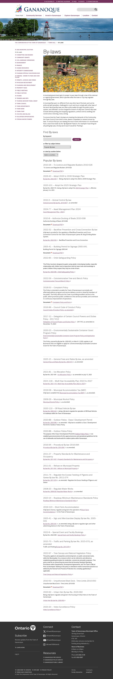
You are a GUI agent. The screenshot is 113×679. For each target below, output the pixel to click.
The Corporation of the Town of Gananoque (30, 42)
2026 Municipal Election (25, 49)
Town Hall (19, 15)
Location (86, 15)
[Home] (19, 12)
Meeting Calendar (64, 1)
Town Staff (20, 111)
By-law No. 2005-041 (49, 524)
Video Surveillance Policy (51, 610)
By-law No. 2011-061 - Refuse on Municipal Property (60, 468)
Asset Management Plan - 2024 (53, 212)
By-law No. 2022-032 (49, 240)
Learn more (21, 647)
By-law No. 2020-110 (49, 411)
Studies (19, 96)
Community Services (34, 15)
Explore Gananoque (72, 15)
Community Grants (23, 57)
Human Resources (23, 68)
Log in (17, 654)
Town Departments (23, 106)
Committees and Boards (25, 55)
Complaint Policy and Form (62, 302)
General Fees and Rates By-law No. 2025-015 (57, 362)
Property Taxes (22, 88)
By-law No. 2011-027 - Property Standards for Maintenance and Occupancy (68, 459)
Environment (21, 63)
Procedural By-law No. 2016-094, (54, 447)
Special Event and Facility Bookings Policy (71, 535)
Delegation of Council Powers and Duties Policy (59, 322)
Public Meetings (22, 90)
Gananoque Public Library (54, 662)
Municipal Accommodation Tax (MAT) (72, 393)
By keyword (47, 136)
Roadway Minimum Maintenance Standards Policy (59, 501)
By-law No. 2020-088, (50, 423)
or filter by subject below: (51, 144)
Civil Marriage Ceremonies (26, 60)
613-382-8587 (78, 657)
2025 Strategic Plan (82, 188)
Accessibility (50, 1)
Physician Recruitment (24, 82)
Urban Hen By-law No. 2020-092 (53, 600)
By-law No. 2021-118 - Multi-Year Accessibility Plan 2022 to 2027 (64, 384)
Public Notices (22, 93)
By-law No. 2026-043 (49, 179)
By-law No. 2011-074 (49, 480)
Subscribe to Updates (24, 670)
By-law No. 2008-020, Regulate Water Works (57, 492)
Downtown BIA (93, 1)
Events (82, 1)
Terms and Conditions (24, 672)
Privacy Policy (47, 670)
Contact (95, 15)
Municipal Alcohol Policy (51, 402)
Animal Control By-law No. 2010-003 (55, 203)
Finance (19, 65)
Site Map (36, 670)
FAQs (75, 1)
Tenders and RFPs (22, 98)
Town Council (21, 103)
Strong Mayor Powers (24, 119)
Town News (20, 109)
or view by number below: (52, 151)
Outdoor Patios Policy (82, 434)
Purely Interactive (77, 672)
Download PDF (58, 171)
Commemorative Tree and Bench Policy (56, 281)
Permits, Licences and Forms (26, 80)
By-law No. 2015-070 (62, 547)
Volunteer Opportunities (25, 116)
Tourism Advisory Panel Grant (27, 101)
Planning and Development (26, 85)
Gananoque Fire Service (53, 657)
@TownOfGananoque (53, 631)
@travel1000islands (52, 644)
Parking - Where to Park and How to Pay (27, 76)
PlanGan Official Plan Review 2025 (28, 73)
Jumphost (89, 672)
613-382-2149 (80, 655)
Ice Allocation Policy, (64, 375)
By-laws (19, 52)
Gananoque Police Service (54, 660)
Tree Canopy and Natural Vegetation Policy (57, 574)
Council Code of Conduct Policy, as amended (58, 310)
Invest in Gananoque (53, 15)
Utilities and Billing (23, 114)
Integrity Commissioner (25, 70)
